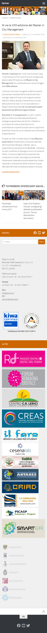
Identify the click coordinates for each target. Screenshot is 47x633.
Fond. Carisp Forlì (15, 581)
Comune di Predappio (17, 564)
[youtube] (39, 232)
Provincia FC (13, 572)
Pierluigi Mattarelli (12, 34)
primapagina (15, 18)
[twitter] (43, 232)
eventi (5, 18)
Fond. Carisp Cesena (16, 589)
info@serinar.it (8, 293)
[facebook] (35, 232)
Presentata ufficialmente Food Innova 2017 (9, 206)
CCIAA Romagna (15, 597)
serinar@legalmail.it (10, 299)
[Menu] (43, 3)
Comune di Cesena (16, 555)
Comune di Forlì (14, 547)
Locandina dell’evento (10, 172)
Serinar (5, 3)
